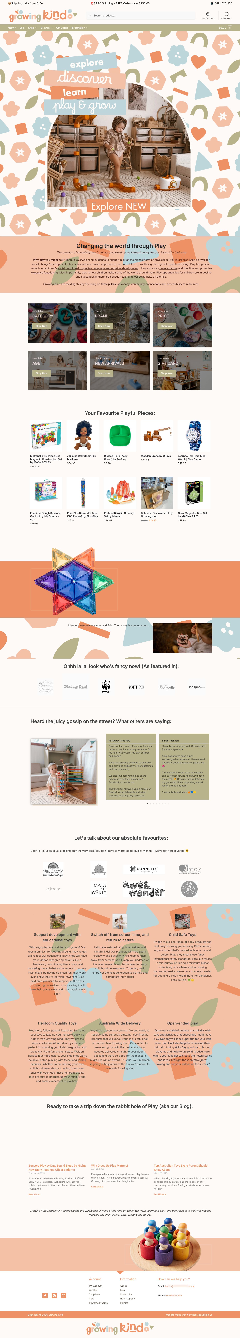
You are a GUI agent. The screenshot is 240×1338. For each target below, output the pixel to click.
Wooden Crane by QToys (156, 455)
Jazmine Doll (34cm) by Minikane (81, 457)
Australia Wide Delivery (120, 1023)
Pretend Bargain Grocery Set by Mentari (119, 515)
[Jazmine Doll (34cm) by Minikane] (83, 436)
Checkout (226, 18)
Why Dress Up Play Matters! (109, 1165)
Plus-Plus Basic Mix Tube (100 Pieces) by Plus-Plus (82, 515)
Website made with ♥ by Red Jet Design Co (189, 1314)
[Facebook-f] (45, 1295)
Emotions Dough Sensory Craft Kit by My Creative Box (45, 516)
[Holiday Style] (57, 323)
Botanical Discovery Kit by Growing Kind (157, 515)
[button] (225, 28)
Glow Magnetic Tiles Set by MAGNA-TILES (192, 515)
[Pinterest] (54, 1295)
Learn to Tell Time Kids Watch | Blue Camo (191, 457)
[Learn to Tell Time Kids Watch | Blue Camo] (194, 436)
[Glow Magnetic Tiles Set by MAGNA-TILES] (194, 493)
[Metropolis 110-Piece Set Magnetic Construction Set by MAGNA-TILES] (46, 436)
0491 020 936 (223, 3)
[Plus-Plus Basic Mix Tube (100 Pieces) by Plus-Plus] (83, 493)
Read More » (35, 1194)
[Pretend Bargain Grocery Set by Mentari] (120, 493)
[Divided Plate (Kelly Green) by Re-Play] (120, 436)
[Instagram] (63, 1295)
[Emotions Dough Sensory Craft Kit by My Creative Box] (46, 493)
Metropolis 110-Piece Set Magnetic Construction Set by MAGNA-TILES (46, 459)
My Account (208, 18)
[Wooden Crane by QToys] (157, 436)
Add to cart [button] (46, 473)
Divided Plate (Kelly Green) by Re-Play (116, 457)
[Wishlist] (57, 424)
